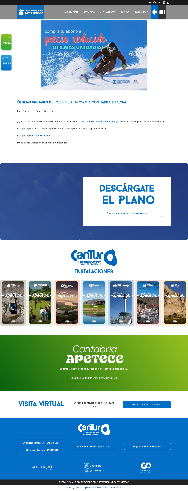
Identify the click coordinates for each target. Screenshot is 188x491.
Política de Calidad (102, 488)
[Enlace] (30, 12)
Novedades (50, 111)
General (39, 111)
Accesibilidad (116, 488)
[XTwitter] (159, 2)
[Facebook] (154, 2)
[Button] (6, 41)
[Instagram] (164, 2)
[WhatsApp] (168, 2)
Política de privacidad (85, 488)
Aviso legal (71, 488)
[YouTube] (150, 2)
